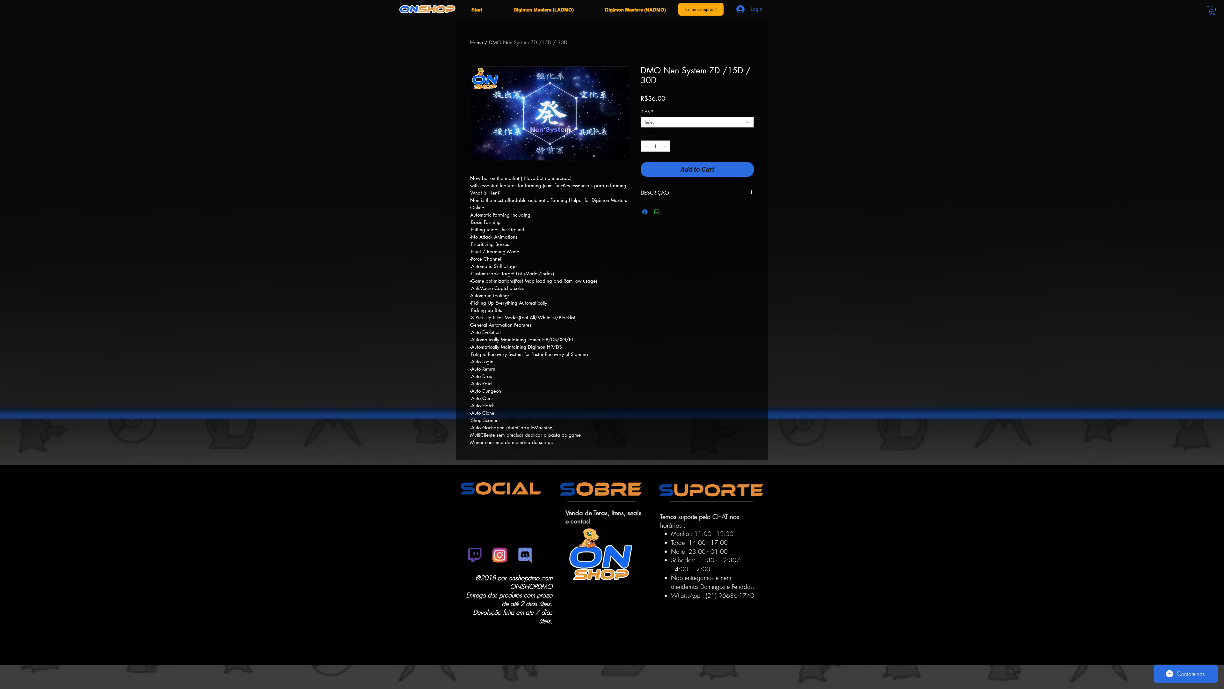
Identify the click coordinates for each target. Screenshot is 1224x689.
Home (476, 42)
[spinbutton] (655, 146)
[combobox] (697, 122)
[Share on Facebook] (645, 212)
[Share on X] (669, 212)
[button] (1212, 10)
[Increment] (665, 146)
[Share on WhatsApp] (657, 212)
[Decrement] (645, 146)
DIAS (647, 111)
